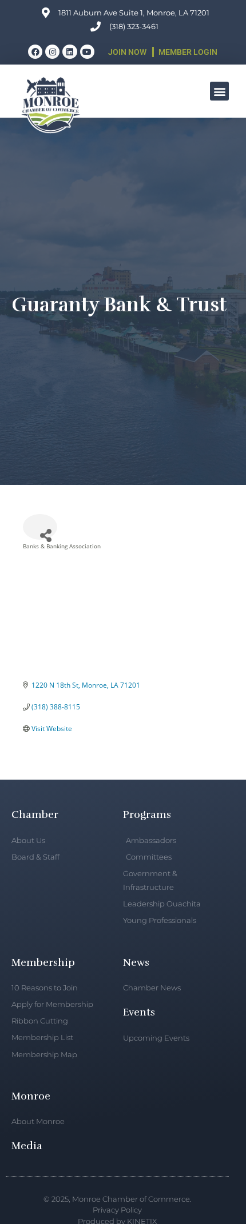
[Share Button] (40, 527)
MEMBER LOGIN (187, 52)
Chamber (34, 814)
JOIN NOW (127, 52)
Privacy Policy (117, 1209)
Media (26, 1145)
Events (139, 1012)
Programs (147, 814)
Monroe (30, 1096)
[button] (219, 91)
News (136, 962)
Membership (43, 962)
